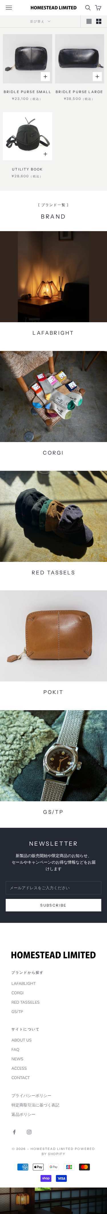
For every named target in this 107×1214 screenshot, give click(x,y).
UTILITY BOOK (27, 169)
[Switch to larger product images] (89, 21)
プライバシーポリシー (31, 1095)
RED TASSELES (25, 1002)
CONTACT (20, 1078)
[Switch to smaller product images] (98, 21)
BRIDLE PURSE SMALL (27, 92)
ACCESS (19, 1068)
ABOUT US (21, 1040)
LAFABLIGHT (23, 983)
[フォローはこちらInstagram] (29, 1132)
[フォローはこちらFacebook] (14, 1132)
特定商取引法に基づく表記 (35, 1105)
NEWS (17, 1059)
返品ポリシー (23, 1114)
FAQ (15, 1049)
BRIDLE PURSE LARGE (79, 92)
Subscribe (53, 905)
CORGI (17, 993)
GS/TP (17, 1011)
